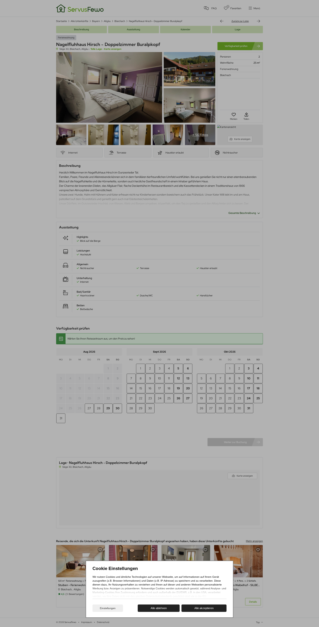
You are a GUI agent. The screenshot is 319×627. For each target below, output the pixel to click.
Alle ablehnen (159, 608)
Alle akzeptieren (204, 608)
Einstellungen (108, 608)
